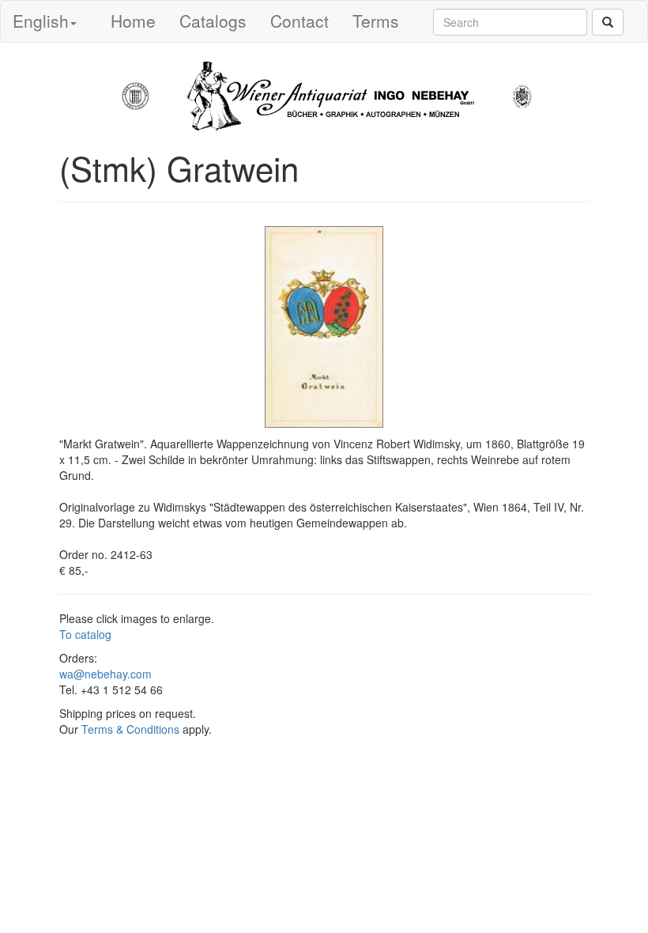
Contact (299, 20)
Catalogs (213, 20)
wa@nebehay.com (105, 674)
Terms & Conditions (130, 729)
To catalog (85, 634)
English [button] (41, 20)
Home (133, 20)
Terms (375, 20)
